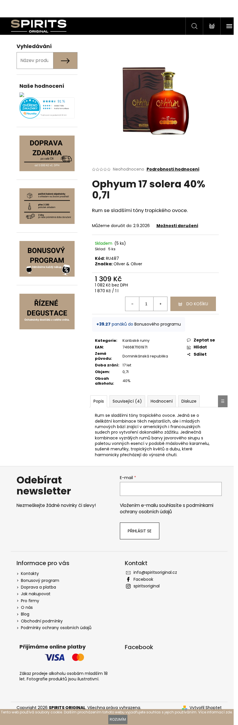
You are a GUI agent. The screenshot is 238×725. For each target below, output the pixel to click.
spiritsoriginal (147, 586)
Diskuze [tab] (188, 401)
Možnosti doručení (177, 226)
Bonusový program (40, 580)
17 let (126, 365)
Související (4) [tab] (127, 401)
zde (229, 712)
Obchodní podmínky (42, 621)
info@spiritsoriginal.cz (155, 572)
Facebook (143, 579)
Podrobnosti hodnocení (173, 169)
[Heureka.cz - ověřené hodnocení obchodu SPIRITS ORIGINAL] (47, 107)
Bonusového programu (157, 324)
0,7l (125, 372)
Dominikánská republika (145, 356)
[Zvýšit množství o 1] (160, 304)
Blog (25, 614)
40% (126, 380)
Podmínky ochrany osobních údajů (56, 628)
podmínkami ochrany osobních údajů (166, 508)
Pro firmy (30, 601)
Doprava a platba (38, 587)
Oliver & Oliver (127, 264)
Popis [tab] (98, 401)
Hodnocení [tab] (162, 401)
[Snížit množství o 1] (132, 304)
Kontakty (30, 573)
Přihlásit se (140, 531)
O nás (27, 607)
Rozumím (118, 719)
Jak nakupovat (36, 594)
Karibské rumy (135, 340)
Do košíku (197, 304)
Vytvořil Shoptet (206, 708)
